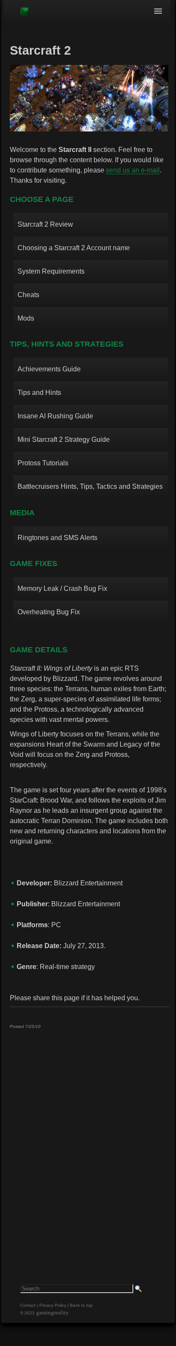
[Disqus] (89, 1142)
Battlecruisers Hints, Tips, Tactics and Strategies (90, 486)
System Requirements (51, 271)
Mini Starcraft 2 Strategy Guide (64, 439)
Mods (26, 318)
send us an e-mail (133, 170)
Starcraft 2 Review (45, 224)
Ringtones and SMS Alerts (57, 537)
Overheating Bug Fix (49, 612)
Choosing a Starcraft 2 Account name (74, 247)
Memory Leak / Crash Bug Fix (62, 588)
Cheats (28, 294)
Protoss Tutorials (43, 463)
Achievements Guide (49, 369)
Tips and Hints (39, 392)
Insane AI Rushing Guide (55, 416)
